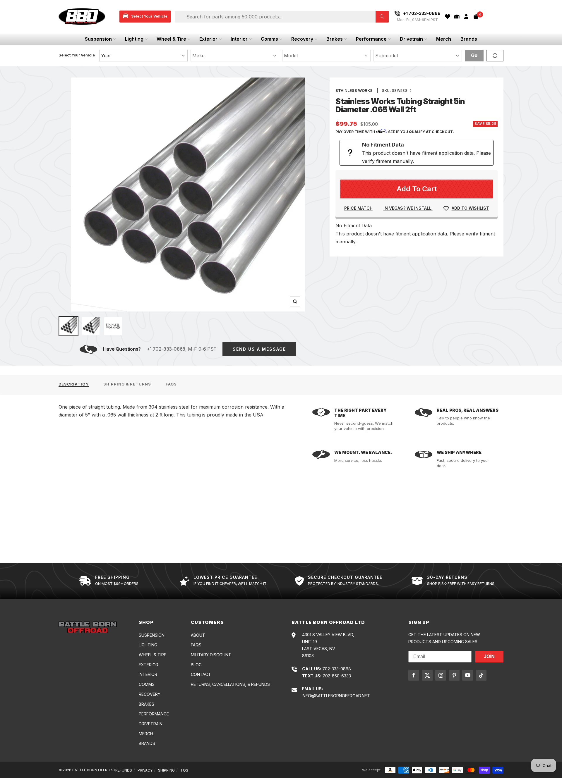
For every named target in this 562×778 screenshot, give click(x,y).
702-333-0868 (336, 668)
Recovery (302, 39)
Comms (269, 39)
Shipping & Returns (127, 384)
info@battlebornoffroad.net (336, 695)
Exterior (208, 39)
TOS (184, 770)
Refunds (123, 770)
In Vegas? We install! (408, 208)
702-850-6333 (337, 675)
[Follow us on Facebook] (413, 675)
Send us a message (259, 349)
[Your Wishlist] (447, 16)
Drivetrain (411, 39)
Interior (239, 39)
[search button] (382, 17)
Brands (468, 39)
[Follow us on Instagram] (440, 675)
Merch (443, 39)
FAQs (171, 384)
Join (489, 656)
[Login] (466, 16)
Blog (196, 664)
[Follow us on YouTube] (467, 675)
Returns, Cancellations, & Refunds (230, 684)
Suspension (98, 39)
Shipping (166, 770)
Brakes (334, 39)
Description (74, 384)
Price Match (358, 208)
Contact (201, 674)
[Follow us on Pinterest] (454, 675)
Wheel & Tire (171, 39)
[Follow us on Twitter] (427, 675)
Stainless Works (354, 90)
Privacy (145, 770)
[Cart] (476, 16)
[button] (457, 16)
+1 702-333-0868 (166, 349)
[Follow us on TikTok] (481, 675)
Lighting (134, 39)
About (198, 635)
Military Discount (211, 654)
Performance (371, 39)
